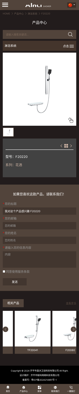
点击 (66, 46)
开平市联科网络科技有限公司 (45, 375)
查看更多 (71, 303)
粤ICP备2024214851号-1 (44, 379)
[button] (5, 329)
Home (6, 13)
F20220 (45, 13)
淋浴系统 (32, 13)
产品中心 (19, 13)
